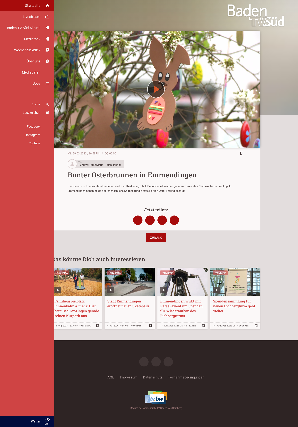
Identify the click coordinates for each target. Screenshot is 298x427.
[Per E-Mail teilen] (174, 220)
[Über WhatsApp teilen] (162, 220)
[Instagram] (156, 361)
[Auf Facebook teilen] (137, 220)
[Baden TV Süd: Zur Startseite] (256, 15)
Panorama (62, 273)
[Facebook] (144, 361)
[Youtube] (168, 361)
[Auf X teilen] (150, 220)
